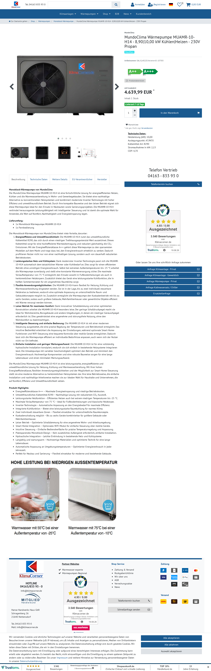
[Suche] (116, 4)
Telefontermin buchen (162, 184)
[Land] (171, 4)
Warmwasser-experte (72, 569)
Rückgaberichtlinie (124, 573)
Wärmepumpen (88, 13)
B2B (117, 13)
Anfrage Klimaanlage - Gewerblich (162, 275)
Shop (105, 13)
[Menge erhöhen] (134, 110)
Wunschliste (133, 124)
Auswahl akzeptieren (171, 651)
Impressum (62, 657)
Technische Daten (38, 179)
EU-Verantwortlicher (82, 179)
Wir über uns (121, 576)
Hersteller (102, 179)
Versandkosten (147, 128)
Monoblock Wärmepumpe (63, 21)
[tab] (18, 179)
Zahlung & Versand (124, 569)
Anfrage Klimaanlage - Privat (161, 269)
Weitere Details (59, 179)
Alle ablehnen (171, 644)
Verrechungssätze (123, 583)
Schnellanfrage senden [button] (128, 609)
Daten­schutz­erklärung (31, 661)
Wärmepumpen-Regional (74, 573)
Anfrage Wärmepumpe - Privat (162, 281)
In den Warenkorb (170, 112)
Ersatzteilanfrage (161, 293)
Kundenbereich (143, 13)
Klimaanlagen (67, 13)
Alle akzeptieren (171, 637)
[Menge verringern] (134, 115)
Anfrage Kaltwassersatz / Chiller (162, 287)
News (126, 13)
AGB (117, 580)
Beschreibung (18, 179)
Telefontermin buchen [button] (129, 600)
